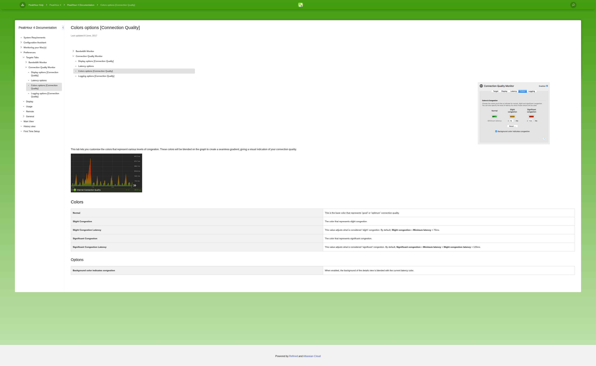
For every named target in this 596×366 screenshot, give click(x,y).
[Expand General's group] (23, 116)
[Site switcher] (23, 5)
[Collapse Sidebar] (63, 156)
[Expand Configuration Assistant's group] (21, 42)
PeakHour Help (36, 5)
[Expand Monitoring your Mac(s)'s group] (21, 47)
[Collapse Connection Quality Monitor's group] (26, 67)
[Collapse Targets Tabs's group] (23, 57)
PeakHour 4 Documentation (80, 5)
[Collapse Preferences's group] (21, 52)
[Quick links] (301, 5)
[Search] (573, 5)
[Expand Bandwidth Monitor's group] (26, 62)
